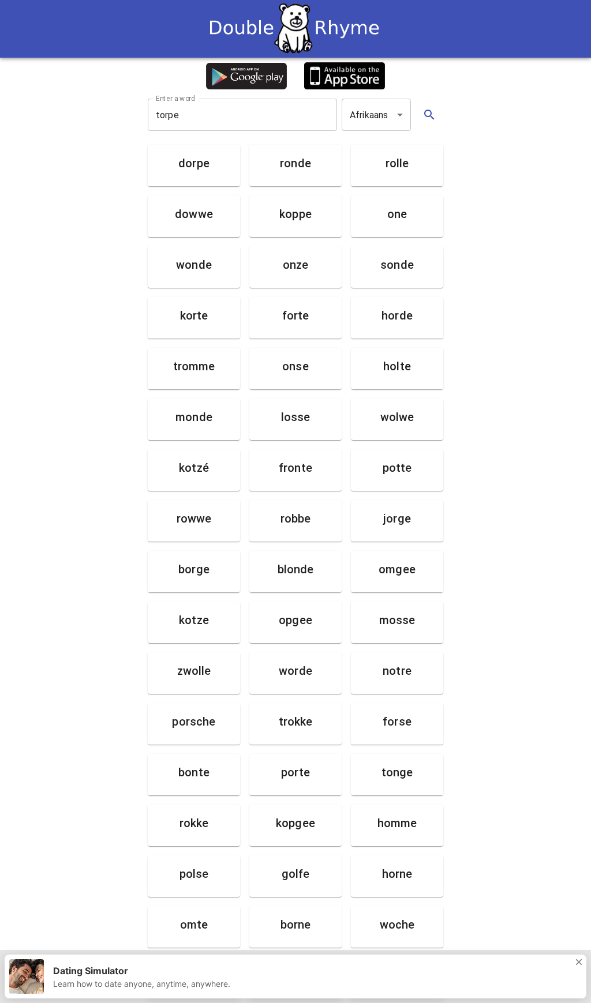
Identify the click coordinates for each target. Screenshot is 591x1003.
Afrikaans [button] (369, 115)
